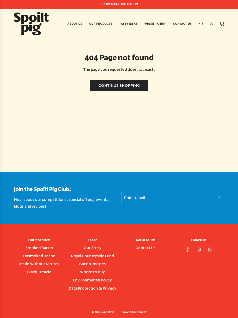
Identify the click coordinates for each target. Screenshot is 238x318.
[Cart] (222, 24)
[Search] (201, 24)
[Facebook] (187, 249)
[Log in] (211, 24)
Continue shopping (119, 85)
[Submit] (219, 198)
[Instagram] (199, 249)
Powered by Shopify (134, 312)
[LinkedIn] (210, 249)
